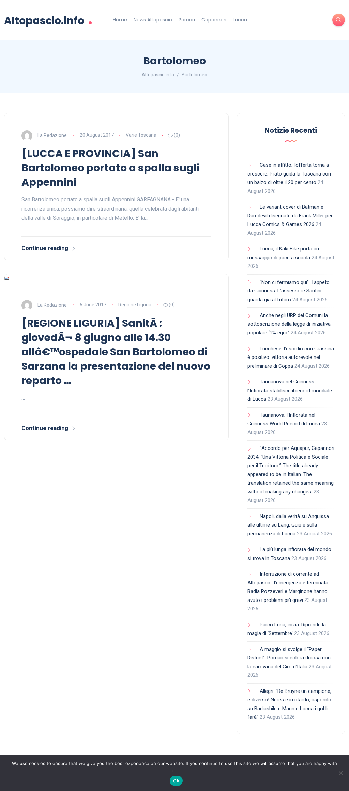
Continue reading (44, 248)
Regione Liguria (134, 304)
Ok (176, 781)
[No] (340, 773)
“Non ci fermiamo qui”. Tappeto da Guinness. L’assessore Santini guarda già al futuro (288, 291)
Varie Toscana (141, 135)
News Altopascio (153, 19)
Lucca (240, 19)
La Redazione (52, 135)
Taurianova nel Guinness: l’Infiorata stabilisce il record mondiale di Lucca (289, 390)
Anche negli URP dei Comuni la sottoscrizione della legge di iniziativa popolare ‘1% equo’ (289, 324)
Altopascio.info (48, 20)
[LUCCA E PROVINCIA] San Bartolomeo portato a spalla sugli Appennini (110, 167)
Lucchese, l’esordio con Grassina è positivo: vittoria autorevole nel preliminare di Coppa (290, 357)
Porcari (187, 19)
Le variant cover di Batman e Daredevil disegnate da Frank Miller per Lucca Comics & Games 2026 (290, 215)
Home (120, 19)
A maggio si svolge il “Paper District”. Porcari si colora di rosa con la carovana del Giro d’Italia (289, 658)
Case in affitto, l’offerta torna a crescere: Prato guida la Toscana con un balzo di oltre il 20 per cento (289, 173)
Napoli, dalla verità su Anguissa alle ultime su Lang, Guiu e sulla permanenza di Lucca (288, 525)
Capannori (213, 19)
